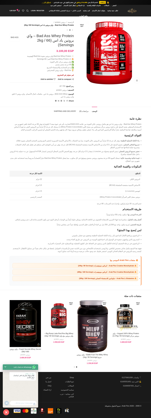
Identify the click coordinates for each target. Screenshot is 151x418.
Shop (72, 377)
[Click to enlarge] (137, 80)
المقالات (71, 386)
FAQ (49, 386)
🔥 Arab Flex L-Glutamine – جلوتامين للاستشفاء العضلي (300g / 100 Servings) (108, 278)
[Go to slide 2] (74, 367)
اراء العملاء (47, 390)
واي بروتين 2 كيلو (18, 94)
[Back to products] (70, 30)
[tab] (94, 110)
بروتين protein (60, 22)
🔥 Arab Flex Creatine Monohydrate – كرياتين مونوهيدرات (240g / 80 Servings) (107, 266)
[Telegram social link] (55, 100)
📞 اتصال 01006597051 (132, 386)
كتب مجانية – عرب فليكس (67, 395)
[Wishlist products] (23, 11)
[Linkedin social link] (58, 100)
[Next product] (67, 30)
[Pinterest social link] (61, 100)
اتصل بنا (48, 382)
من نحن (48, 377)
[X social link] (64, 100)
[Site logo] (132, 10)
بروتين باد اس (49, 94)
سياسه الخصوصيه (67, 390)
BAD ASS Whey (61, 94)
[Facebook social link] (67, 100)
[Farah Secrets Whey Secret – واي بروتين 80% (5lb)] (25, 323)
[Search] (27, 11)
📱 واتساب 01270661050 (131, 377)
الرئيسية (71, 22)
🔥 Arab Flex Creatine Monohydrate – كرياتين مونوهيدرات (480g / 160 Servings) (107, 272)
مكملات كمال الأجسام (34, 94)
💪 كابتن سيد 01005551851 (130, 382)
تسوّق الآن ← (46, 2)
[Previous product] (72, 30)
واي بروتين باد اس (67, 97)
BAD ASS (14, 37)
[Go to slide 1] (76, 367)
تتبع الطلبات (69, 382)
